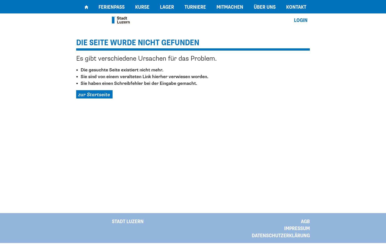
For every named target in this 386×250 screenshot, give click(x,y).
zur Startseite (94, 95)
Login (301, 20)
